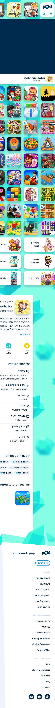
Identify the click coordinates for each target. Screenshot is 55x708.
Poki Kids (45, 676)
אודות (47, 664)
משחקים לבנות (20, 462)
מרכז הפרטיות (43, 633)
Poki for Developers (40, 670)
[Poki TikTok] (47, 696)
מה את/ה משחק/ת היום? (43, 14)
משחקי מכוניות (43, 578)
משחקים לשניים (42, 590)
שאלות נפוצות (43, 621)
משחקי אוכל (22, 473)
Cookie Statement (41, 644)
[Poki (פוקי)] (47, 7)
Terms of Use (43, 650)
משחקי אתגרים (42, 595)
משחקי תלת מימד (19, 467)
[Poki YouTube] (31, 696)
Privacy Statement (41, 639)
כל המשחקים (43, 607)
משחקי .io (45, 584)
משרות (47, 687)
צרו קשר (46, 627)
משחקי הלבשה (43, 601)
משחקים (9, 302)
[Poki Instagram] (39, 696)
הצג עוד (26, 334)
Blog (48, 682)
